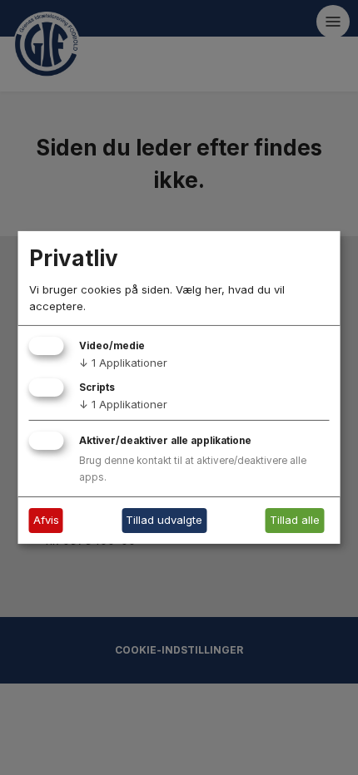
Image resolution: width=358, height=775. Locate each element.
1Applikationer (123, 362)
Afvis (46, 519)
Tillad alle (295, 519)
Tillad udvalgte (164, 519)
